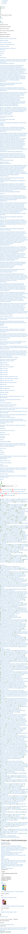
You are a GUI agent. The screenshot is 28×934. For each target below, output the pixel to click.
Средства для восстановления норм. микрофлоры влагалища (11, 306)
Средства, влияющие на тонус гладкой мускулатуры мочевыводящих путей (14, 293)
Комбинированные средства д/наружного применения (11, 133)
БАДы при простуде (4, 392)
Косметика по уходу (4, 468)
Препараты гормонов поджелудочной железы (13, 210)
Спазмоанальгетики (4, 119)
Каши (10, 399)
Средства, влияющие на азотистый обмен (9, 295)
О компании (5, 0)
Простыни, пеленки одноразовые (7, 446)
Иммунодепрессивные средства (15, 83)
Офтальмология (3, 90)
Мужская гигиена (3, 339)
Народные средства (4, 176)
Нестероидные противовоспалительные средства (11, 265)
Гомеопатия (2, 85)
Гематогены (2, 49)
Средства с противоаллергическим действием (15, 143)
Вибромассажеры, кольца (11, 475)
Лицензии (5, 2)
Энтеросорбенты (3, 76)
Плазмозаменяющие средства (6, 156)
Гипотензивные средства (13, 174)
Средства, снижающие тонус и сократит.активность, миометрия (12, 305)
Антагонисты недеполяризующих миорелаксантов (11, 154)
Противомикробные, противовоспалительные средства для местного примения (12, 252)
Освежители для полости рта (6, 350)
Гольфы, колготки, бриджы (5, 462)
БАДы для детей (3, 362)
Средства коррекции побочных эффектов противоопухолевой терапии (13, 199)
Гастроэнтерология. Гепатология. (7, 63)
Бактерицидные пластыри (5, 457)
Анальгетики (2, 117)
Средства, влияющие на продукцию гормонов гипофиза (12, 206)
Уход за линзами (23, 92)
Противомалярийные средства (19, 186)
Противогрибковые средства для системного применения (12, 183)
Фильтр (8, 842)
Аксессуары (13, 404)
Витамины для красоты (5, 110)
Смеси (15, 399)
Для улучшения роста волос (15, 330)
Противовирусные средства (14, 100)
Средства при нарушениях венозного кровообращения (11, 170)
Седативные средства (16, 242)
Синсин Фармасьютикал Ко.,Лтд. (9, 873)
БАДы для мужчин (4, 374)
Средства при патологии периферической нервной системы (13, 237)
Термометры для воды (5, 419)
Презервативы (3, 475)
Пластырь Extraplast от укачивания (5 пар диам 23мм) (12, 906)
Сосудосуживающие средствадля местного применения (12, 97)
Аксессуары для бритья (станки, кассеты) (9, 341)
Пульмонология (3, 281)
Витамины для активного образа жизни (8, 359)
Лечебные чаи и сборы (5, 179)
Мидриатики (15, 104)
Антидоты (2, 228)
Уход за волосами (4, 327)
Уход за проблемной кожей (14, 346)
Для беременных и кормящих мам (7, 409)
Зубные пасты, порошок (18, 350)
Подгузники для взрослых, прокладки (17, 468)
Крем (1, 414)
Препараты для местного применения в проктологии (11, 216)
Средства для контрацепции (6, 312)
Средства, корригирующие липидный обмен (9, 274)
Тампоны (7, 321)
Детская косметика (4, 412)
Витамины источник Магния (13, 111)
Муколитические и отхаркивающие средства (9, 287)
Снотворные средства (4, 231)
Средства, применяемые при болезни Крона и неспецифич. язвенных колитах (13, 74)
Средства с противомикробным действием (9, 135)
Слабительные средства (5, 68)
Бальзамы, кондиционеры (9, 329)
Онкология (2, 193)
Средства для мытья (14, 414)
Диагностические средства (5, 114)
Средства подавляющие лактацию (19, 312)
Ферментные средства (9, 73)
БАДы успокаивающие (5, 388)
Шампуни (2, 329)
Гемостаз (2, 125)
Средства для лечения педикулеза (7, 269)
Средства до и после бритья (15, 343)
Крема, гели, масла (23, 411)
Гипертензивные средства (18, 168)
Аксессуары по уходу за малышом (7, 417)
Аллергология (3, 57)
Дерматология (3, 131)
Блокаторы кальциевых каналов (7, 165)
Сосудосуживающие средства (12, 258)
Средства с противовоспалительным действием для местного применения (13, 220)
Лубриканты (24, 475)
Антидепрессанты (14, 235)
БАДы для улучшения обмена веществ (8, 382)
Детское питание (3, 397)
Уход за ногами (16, 333)
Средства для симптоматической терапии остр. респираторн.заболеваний (13, 288)
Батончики (2, 48)
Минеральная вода (4, 40)
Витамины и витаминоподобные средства (12, 112)
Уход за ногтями (7, 336)
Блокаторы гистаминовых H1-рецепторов (9, 59)
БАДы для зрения (3, 372)
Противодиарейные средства (12, 69)
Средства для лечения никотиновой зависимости (16, 233)
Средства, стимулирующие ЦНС (7, 241)
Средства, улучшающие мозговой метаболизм (10, 191)
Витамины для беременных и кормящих (8, 107)
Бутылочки (2, 408)
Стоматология (3, 218)
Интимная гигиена (9, 322)
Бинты (1, 450)
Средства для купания (15, 419)
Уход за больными (4, 466)
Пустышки (9, 404)
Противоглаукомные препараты (7, 93)
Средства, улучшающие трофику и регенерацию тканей (13, 139)
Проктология (2, 214)
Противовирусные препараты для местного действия (13, 136)
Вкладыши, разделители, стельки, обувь (17, 444)
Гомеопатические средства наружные (18, 89)
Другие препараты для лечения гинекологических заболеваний (13, 303)
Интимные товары (4, 473)
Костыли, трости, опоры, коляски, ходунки (17, 469)
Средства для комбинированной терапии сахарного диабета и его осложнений (13, 203)
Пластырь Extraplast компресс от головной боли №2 (12, 891)
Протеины (13, 48)
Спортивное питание (4, 46)
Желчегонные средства (17, 66)
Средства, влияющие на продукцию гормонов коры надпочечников (12, 204)
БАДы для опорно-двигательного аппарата (9, 378)
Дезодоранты (12, 321)
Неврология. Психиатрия (5, 229)
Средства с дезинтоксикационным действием (14, 228)
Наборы (1, 325)
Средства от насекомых (8, 335)
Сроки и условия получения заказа (7, 927)
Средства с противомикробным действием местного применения (14, 311)
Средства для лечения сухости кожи (13, 149)
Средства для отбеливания (15, 352)
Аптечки (1, 439)
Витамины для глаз (22, 107)
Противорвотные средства (13, 65)
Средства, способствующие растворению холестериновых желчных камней (12, 76)
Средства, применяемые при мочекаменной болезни (11, 297)
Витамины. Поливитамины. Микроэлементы (9, 105)
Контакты (5, 3)
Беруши (1, 479)
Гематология (2, 120)
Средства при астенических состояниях (8, 280)
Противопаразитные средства (6, 267)
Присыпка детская (22, 414)
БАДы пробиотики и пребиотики (7, 366)
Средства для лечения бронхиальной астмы (14, 285)
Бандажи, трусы (10, 411)
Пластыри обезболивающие (6, 456)
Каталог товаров (7, 835)
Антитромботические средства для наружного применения (12, 128)
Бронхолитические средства (6, 283)
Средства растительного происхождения (8, 195)
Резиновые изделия (4, 477)
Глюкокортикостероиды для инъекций (8, 264)
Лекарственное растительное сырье (16, 177)
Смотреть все (3, 565)
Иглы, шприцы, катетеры (6, 861)
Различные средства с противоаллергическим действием (13, 60)
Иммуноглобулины (4, 83)
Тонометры (2, 436)
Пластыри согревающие (22, 456)
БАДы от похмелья (4, 370)
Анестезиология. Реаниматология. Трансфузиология (11, 151)
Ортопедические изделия (5, 441)
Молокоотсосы (3, 411)
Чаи (1, 55)
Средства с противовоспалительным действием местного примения (12, 309)
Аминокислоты (8, 48)
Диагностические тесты (5, 460)
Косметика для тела (4, 333)
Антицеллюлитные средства (19, 335)
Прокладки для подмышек (20, 336)
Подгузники (2, 400)
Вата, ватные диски (17, 318)
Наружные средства (4, 162)
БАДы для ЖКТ (3, 384)
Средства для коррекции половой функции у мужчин (13, 298)
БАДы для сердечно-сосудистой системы (9, 376)
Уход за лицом (3, 344)
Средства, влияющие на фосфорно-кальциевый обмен (15, 277)
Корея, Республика (6, 877)
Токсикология (3, 226)
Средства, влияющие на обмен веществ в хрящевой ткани (12, 279)
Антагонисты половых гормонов (7, 212)
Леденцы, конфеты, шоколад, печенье (8, 38)
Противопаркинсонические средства (20, 239)
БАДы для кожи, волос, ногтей (6, 380)
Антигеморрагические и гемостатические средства (11, 129)
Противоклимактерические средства (7, 304)
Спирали (19, 475)
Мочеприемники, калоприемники (7, 471)
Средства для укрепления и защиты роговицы (10, 92)
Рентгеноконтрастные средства (6, 116)
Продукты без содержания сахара (7, 44)
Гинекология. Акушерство (5, 301)
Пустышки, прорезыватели (5, 402)
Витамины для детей (22, 108)
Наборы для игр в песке (19, 396)
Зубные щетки (23, 420)
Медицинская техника (4, 434)
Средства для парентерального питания (8, 153)
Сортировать (3, 842)
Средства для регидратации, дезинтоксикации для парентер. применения (13, 156)
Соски (21, 408)
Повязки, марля (3, 458)
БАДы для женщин (4, 368)
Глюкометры (2, 423)
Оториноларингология (5, 245)
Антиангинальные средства (19, 166)
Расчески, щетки (16, 420)
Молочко (4, 414)
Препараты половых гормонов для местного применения (13, 308)
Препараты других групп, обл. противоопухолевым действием (13, 197)
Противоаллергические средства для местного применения (13, 101)
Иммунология (3, 81)
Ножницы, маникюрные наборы (7, 421)
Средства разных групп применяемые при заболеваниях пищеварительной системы (13, 71)
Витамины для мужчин (15, 110)
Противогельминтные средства (10, 270)
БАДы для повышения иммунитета (7, 390)
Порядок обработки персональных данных (12, 929)
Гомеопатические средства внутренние (8, 87)
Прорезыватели (3, 404)
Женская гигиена (3, 319)
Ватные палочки (24, 318)
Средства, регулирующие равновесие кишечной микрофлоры (13, 78)
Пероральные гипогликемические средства (10, 212)
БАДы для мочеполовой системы (7, 386)
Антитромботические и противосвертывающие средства (12, 127)
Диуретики (2, 169)
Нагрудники (17, 408)
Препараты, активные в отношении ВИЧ (8, 189)
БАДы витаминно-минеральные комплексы (9, 357)
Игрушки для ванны (4, 396)
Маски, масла (18, 329)
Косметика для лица (4, 346)
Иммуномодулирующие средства (7, 84)
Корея (3, 871)
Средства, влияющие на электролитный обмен (12, 274)
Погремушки (11, 396)
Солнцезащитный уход (5, 337)
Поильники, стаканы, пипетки (6, 470)
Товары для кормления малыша (7, 406)
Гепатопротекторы (4, 65)
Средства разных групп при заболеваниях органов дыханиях (13, 286)
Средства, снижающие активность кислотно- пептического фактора (12, 79)
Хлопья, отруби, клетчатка (5, 42)
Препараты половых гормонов (6, 202)
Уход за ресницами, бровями (11, 347)
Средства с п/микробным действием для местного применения (12, 94)
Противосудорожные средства (6, 243)
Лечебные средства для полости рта (13, 354)
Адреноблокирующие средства (20, 165)
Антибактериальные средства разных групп (9, 185)
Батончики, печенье (4, 399)
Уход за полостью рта (4, 348)
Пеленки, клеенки (9, 420)
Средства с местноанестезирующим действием (10, 103)
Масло (7, 414)
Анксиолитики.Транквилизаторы (7, 234)
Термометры (2, 428)
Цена (2, 882)
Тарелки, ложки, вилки (9, 408)
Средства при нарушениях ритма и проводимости (12, 171)
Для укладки (6, 330)
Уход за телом (3, 331)
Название (3, 883)
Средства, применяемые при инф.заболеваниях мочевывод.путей (12, 299)
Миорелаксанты (13, 237)
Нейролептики (18, 238)
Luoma (1, 464)
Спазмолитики (12, 119)
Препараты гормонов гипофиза (19, 213)
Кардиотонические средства (11, 169)
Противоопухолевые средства (6, 198)
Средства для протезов (11, 353)
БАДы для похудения (4, 364)
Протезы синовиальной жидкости (19, 263)
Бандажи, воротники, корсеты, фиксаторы (9, 443)
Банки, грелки (3, 448)
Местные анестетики (20, 154)
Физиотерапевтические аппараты (7, 430)
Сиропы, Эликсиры (4, 177)
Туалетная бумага (8, 318)
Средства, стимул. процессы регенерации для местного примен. (12, 95)
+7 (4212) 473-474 (4, 916)
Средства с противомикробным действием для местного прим (13, 222)
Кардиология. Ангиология (5, 163)
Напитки (2, 53)
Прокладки (2, 321)
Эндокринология (3, 201)
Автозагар (11, 333)
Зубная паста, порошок (5, 416)
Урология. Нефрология (5, 290)
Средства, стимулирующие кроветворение (9, 122)
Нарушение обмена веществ (6, 272)
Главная (2, 835)
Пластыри (2, 454)
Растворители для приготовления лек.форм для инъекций (12, 187)
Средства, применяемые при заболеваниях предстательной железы (12, 295)
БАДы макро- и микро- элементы (7, 360)
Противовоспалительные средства (7, 260)
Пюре (12, 399)
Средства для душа (17, 322)
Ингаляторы (2, 432)
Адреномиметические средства (6, 166)
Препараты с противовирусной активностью (12, 185)
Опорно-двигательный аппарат (6, 160)
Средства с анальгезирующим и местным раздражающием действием (14, 133)
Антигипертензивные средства (6, 168)
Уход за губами (21, 347)
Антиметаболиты (21, 195)
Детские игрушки (3, 394)
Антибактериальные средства (6, 314)
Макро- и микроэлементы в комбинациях (9, 108)
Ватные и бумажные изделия (6, 316)
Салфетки (2, 318)
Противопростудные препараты (7, 262)
